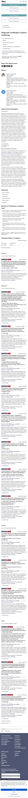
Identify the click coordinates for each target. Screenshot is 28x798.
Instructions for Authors (13, 179)
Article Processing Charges (7, 737)
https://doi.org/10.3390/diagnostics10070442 (10, 451)
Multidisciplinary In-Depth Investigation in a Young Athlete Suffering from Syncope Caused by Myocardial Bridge (13, 630)
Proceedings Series (5, 765)
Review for (14, 8)
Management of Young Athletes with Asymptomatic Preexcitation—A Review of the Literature (13, 564)
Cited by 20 (3, 425)
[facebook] (9, 66)
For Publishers (18, 744)
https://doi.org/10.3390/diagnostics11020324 (10, 542)
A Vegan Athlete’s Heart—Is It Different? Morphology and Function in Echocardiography (13, 416)
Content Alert (7, 731)
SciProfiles (3, 760)
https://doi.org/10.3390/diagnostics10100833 (10, 368)
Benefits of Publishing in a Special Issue (11, 46)
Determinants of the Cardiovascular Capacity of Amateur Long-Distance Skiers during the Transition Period (13, 390)
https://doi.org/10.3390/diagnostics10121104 (10, 308)
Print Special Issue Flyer (8, 38)
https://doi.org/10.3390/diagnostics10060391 (10, 704)
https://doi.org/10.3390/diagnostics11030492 (10, 270)
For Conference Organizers (20, 747)
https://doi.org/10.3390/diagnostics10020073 (10, 506)
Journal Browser (6, 27)
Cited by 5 (3, 678)
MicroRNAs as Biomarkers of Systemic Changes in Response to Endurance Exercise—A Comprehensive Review (13, 592)
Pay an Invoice (4, 739)
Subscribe (4, 780)
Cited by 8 (3, 309)
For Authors (17, 737)
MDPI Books (4, 755)
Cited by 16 (3, 508)
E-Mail (7, 75)
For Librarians (18, 743)
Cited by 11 (3, 645)
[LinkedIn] (7, 66)
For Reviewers (18, 739)
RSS (2, 731)
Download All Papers (22, 240)
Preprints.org (4, 757)
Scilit (2, 758)
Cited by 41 (3, 369)
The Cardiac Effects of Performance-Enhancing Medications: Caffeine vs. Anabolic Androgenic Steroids (13, 535)
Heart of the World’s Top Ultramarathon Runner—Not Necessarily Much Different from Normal (14, 499)
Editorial (7, 288)
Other (14, 256)
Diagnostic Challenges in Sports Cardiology (11, 279)
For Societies (17, 746)
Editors (4, 40)
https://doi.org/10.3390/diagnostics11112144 (10, 644)
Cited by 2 (3, 271)
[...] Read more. (4, 318)
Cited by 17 (3, 337)
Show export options (6, 247)
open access (15, 182)
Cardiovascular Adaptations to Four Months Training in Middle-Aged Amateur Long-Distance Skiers (13, 445)
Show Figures (4, 322)
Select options (5, 774)
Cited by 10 (3, 479)
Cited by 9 (3, 705)
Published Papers (6, 48)
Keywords (5, 44)
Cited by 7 (3, 452)
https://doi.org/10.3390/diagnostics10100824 (10, 571)
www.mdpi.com (21, 150)
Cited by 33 (3, 602)
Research (7, 256)
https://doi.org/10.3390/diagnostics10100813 (10, 600)
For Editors (17, 741)
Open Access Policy (5, 741)
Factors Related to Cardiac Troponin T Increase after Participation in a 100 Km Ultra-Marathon (13, 472)
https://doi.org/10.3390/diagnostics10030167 (10, 478)
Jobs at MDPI (4, 744)
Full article (16, 277)
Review (11, 256)
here (6, 234)
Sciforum (3, 753)
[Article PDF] (25, 260)
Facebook (17, 755)
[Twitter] (5, 66)
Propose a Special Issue (14, 10)
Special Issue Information (8, 42)
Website (11, 75)
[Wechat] (12, 66)
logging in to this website (13, 152)
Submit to (14, 5)
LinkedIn (16, 753)
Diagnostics (3, 729)
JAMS (2, 763)
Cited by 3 (3, 397)
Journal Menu (5, 25)
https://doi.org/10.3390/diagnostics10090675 (10, 395)
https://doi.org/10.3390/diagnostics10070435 (10, 677)
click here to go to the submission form (14, 153)
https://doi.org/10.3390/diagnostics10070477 (10, 424)
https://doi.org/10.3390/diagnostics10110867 (10, 335)
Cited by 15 (3, 543)
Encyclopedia (4, 762)
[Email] (2, 66)
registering (3, 152)
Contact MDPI (4, 743)
